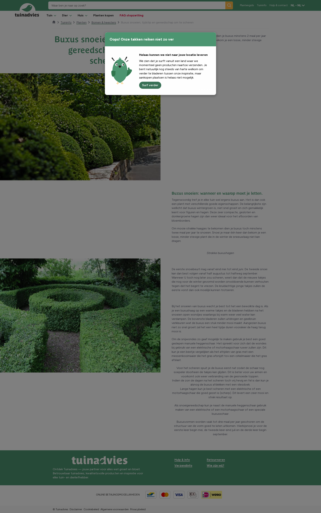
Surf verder (150, 85)
